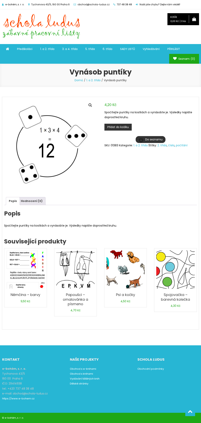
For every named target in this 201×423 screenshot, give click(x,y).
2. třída (162, 145)
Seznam (186, 59)
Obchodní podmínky (150, 369)
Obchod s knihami (81, 374)
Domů (79, 80)
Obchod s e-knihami (83, 369)
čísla (171, 145)
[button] (90, 105)
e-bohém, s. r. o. (14, 417)
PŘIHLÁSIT (173, 49)
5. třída (90, 49)
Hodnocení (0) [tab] (32, 201)
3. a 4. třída (70, 49)
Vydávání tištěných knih (85, 379)
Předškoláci (24, 49)
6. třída (107, 49)
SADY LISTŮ (127, 49)
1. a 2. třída (47, 49)
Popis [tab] (13, 201)
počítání (181, 145)
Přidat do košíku (118, 127)
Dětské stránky (79, 383)
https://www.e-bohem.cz (18, 398)
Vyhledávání (151, 49)
